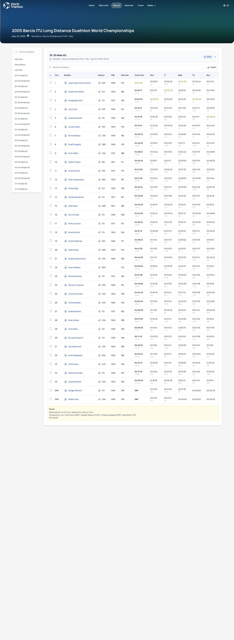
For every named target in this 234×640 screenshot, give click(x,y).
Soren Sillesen (74, 267)
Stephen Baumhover (77, 258)
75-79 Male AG (21, 189)
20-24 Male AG (21, 75)
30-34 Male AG (21, 97)
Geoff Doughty (74, 144)
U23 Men (18, 70)
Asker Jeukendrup (76, 179)
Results (116, 5)
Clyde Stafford (74, 381)
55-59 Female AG (22, 156)
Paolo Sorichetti (75, 118)
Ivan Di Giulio (73, 214)
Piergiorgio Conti (75, 100)
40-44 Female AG (22, 124)
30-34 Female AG (22, 102)
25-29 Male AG (21, 86)
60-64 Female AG (22, 167)
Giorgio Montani (75, 390)
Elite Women (20, 64)
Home (91, 5)
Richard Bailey (74, 135)
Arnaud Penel (74, 170)
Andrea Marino (74, 311)
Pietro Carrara (74, 223)
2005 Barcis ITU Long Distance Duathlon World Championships (73, 30)
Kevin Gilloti (73, 153)
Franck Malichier (75, 241)
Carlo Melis (73, 329)
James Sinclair (74, 302)
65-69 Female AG (22, 178)
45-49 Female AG (22, 135)
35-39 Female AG (22, 113)
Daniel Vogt (73, 188)
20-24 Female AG (22, 81)
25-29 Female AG (22, 91)
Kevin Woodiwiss (75, 355)
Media (150, 5)
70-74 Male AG (21, 183)
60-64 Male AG (21, 162)
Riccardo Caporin (75, 337)
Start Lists (103, 5)
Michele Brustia (75, 276)
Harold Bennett (74, 346)
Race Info (129, 5)
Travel (140, 5)
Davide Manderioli (76, 197)
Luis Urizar (72, 109)
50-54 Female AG (22, 145)
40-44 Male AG (21, 118)
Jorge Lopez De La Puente (79, 83)
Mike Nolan (73, 206)
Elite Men (19, 59)
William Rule (73, 399)
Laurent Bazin (74, 126)
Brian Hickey (73, 320)
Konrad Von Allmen (76, 91)
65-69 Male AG (21, 172)
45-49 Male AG (21, 129)
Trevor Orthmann (75, 293)
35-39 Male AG (21, 108)
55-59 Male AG (21, 151)
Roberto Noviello (75, 373)
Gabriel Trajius (74, 162)
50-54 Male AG (21, 140)
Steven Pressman (76, 285)
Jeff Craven (73, 364)
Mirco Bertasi (74, 232)
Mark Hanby (73, 250)
